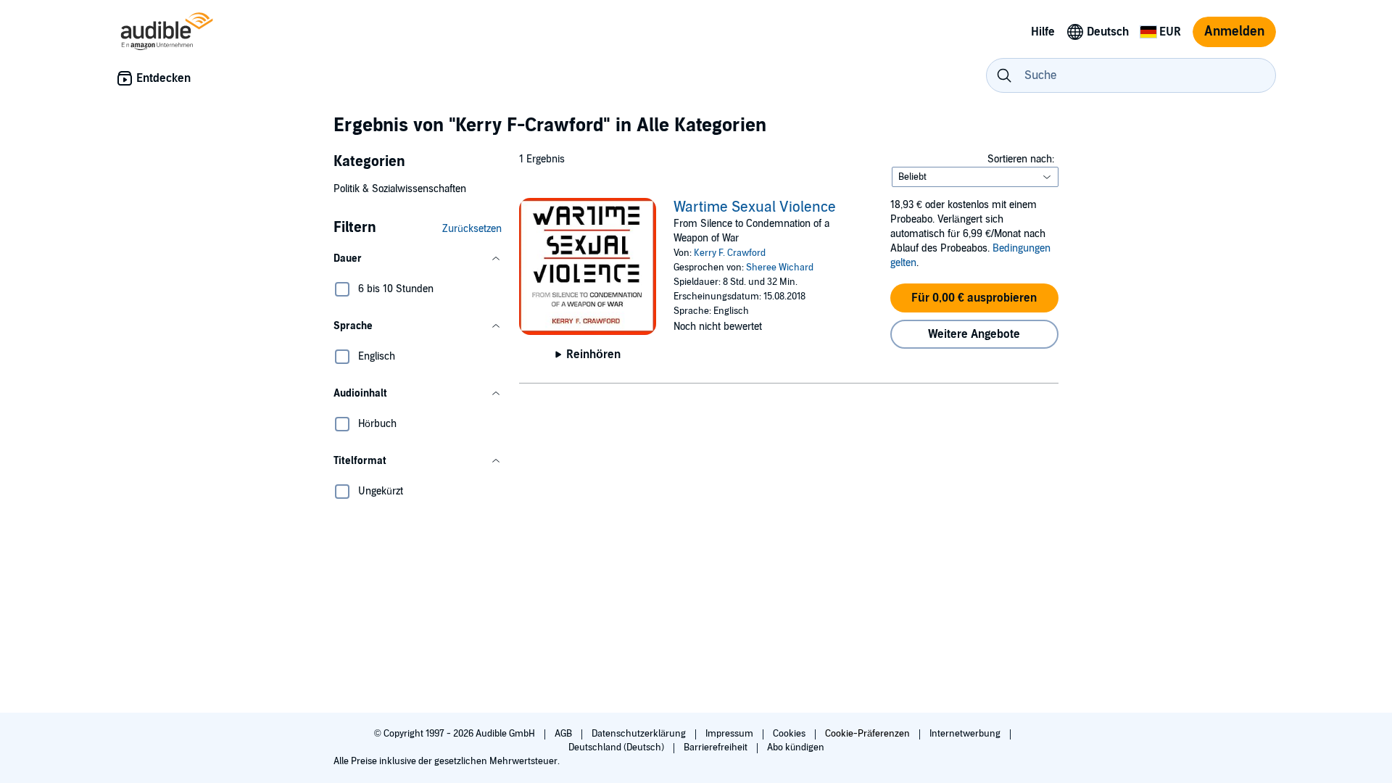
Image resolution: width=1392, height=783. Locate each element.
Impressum (730, 734)
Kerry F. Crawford (730, 253)
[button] (418, 258)
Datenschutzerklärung (640, 734)
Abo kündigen (795, 747)
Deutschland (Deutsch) (617, 747)
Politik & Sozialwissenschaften (400, 189)
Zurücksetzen (472, 229)
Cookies (790, 734)
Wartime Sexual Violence (755, 207)
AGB (564, 734)
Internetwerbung (966, 734)
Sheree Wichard (779, 267)
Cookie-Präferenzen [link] (867, 734)
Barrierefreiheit (717, 747)
